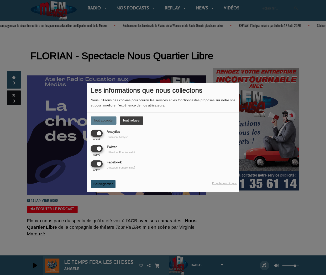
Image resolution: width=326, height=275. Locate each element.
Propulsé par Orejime (224, 183)
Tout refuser (131, 120)
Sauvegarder (103, 184)
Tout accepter (103, 120)
